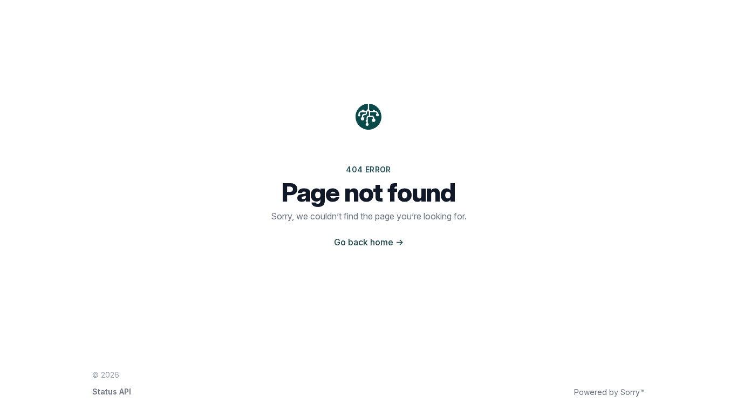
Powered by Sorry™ (609, 392)
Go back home (369, 242)
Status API (111, 391)
